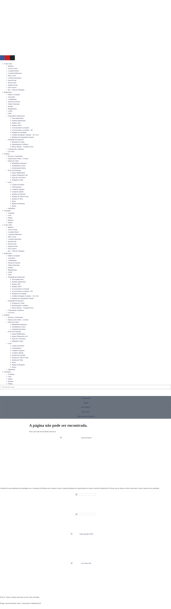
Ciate (9, 215)
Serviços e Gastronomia (15, 156)
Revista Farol (12, 83)
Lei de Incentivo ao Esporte (20, 128)
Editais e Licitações (14, 94)
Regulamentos (12, 109)
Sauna (14, 201)
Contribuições (12, 99)
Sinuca (14, 206)
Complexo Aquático (18, 189)
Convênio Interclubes (14, 78)
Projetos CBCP (16, 125)
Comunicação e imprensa (16, 149)
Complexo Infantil (17, 192)
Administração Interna (19, 168)
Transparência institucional (16, 116)
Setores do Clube (13, 161)
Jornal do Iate (12, 80)
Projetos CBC (16, 123)
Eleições (10, 106)
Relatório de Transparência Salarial (23, 137)
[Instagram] (12, 57)
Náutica (10, 222)
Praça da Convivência (19, 177)
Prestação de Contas (18, 142)
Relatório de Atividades (19, 132)
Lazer (9, 182)
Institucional (8, 92)
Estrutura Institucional (19, 120)
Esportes (10, 220)
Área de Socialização (14, 170)
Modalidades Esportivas (19, 163)
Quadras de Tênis (17, 199)
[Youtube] (7, 57)
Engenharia (11, 208)
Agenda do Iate (13, 85)
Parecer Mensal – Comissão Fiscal (22, 147)
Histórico (11, 66)
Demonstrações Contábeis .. (20, 144)
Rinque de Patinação (18, 203)
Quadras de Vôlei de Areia (20, 196)
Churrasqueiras (16, 187)
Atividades (7, 211)
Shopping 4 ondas (17, 180)
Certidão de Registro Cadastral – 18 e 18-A (25, 135)
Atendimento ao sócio (19, 165)
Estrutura (7, 154)
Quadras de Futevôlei (18, 194)
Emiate (10, 218)
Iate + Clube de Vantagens (16, 90)
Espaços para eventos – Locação (18, 158)
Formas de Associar (14, 102)
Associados (11, 97)
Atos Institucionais (17, 118)
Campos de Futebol (18, 184)
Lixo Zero (11, 151)
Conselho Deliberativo (15, 73)
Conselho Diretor (13, 71)
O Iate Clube (8, 64)
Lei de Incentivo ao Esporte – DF (22, 130)
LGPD (10, 111)
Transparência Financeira (16, 139)
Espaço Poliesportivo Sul (20, 175)
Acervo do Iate (12, 68)
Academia (11, 213)
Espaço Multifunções (18, 173)
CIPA (9, 113)
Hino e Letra (12, 75)
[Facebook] (2, 57)
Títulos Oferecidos (13, 104)
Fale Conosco (12, 87)
